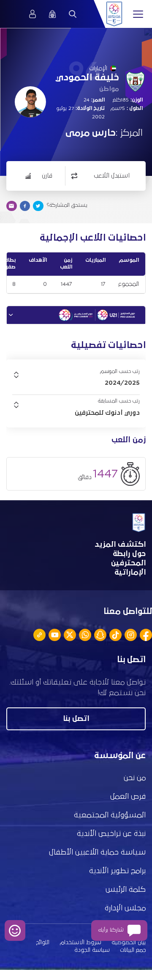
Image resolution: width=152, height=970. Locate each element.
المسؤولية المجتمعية (110, 815)
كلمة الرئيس (126, 889)
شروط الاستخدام (80, 942)
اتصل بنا (76, 718)
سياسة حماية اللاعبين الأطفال (97, 852)
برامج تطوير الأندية (117, 871)
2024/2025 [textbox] (122, 383)
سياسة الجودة (92, 950)
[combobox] (76, 383)
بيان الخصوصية (128, 942)
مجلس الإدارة (125, 908)
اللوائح (42, 942)
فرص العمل (128, 796)
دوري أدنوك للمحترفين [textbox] (107, 413)
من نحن (135, 778)
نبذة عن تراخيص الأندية (111, 833)
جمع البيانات (133, 950)
